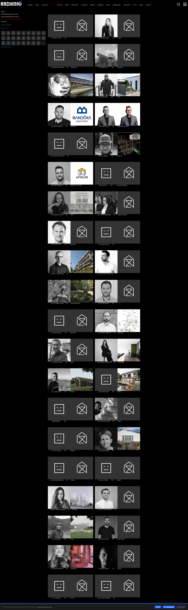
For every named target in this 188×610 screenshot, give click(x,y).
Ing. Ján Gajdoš (103, 156)
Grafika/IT (126, 5)
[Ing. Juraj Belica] (59, 586)
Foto (135, 5)
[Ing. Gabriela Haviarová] (59, 55)
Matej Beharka (56, 421)
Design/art (117, 5)
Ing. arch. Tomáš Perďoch (104, 509)
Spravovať (181, 607)
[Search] (178, 4)
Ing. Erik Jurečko (56, 450)
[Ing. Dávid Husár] (59, 26)
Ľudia (52, 5)
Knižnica (100, 5)
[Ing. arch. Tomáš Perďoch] (106, 497)
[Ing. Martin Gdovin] (106, 556)
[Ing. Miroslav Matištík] (106, 586)
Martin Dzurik (103, 185)
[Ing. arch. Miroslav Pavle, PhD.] (106, 261)
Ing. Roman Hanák (56, 362)
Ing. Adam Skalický (56, 185)
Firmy (67, 5)
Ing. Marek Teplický (103, 450)
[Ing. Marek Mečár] (59, 84)
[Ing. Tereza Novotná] (106, 26)
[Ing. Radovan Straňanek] (106, 320)
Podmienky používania (44, 607)
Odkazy (148, 5)
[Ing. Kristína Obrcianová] (59, 143)
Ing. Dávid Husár (56, 38)
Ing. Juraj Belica (56, 598)
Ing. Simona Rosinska (57, 568)
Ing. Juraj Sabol (56, 539)
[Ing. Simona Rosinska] (59, 556)
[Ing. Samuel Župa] (59, 320)
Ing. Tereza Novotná (103, 38)
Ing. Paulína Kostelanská (104, 362)
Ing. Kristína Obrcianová (57, 156)
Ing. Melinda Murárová (57, 480)
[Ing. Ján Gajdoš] (106, 143)
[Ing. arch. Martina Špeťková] (59, 497)
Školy (108, 5)
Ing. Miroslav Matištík (104, 598)
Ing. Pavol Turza (56, 244)
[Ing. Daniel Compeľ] (106, 232)
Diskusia (45, 5)
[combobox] (178, 4)
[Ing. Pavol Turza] (59, 232)
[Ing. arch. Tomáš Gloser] (59, 261)
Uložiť (158, 607)
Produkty (74, 5)
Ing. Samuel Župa (56, 333)
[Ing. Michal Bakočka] (59, 114)
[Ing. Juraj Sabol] (59, 527)
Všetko (3, 12)
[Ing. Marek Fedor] (106, 55)
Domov (30, 5)
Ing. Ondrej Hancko (103, 303)
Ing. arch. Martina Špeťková (58, 509)
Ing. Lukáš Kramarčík (104, 421)
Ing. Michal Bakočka (57, 126)
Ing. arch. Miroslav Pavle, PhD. (105, 274)
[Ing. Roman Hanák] (59, 350)
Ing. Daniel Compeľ (103, 244)
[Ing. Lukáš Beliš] (106, 84)
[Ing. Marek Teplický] (106, 438)
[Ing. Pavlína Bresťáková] (106, 202)
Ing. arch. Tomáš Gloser (57, 274)
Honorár (84, 5)
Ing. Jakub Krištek (103, 539)
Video (141, 5)
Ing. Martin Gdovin (103, 568)
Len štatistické (169, 607)
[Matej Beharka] (59, 409)
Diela (37, 5)
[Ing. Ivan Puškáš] (106, 468)
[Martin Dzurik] (106, 173)
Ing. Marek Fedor (103, 67)
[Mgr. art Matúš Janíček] (59, 291)
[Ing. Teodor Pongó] (106, 114)
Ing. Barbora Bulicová (57, 215)
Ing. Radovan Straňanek (104, 333)
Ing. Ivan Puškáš (103, 480)
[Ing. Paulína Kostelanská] (106, 350)
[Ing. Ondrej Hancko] (106, 291)
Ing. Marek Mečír (56, 391)
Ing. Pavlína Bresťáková (104, 215)
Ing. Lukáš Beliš (103, 97)
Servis (92, 5)
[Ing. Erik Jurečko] (59, 438)
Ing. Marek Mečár (56, 97)
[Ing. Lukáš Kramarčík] (106, 409)
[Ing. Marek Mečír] (59, 379)
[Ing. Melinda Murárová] (59, 468)
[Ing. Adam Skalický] (59, 173)
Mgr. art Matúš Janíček (57, 303)
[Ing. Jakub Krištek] (106, 527)
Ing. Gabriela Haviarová (57, 67)
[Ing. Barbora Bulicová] (59, 202)
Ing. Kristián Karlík (103, 391)
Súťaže (59, 5)
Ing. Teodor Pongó (103, 126)
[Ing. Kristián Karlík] (106, 379)
